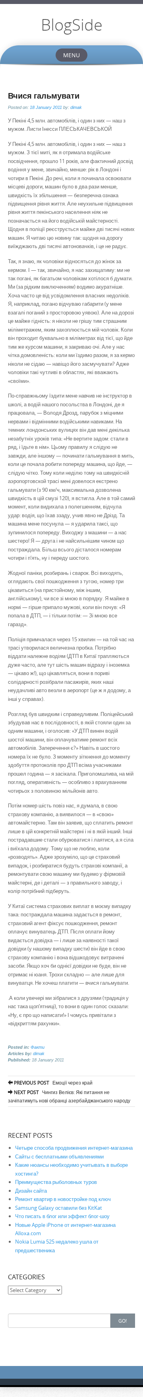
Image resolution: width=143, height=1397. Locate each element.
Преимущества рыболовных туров (56, 1182)
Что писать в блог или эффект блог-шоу (62, 1216)
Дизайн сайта (31, 1190)
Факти (37, 1047)
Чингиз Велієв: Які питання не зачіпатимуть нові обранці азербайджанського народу (69, 1096)
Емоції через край (53, 1082)
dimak (76, 107)
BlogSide (71, 24)
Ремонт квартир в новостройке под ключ (63, 1199)
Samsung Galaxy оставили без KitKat (58, 1207)
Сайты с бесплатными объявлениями (59, 1156)
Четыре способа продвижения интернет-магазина (74, 1147)
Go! (122, 1320)
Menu (71, 55)
